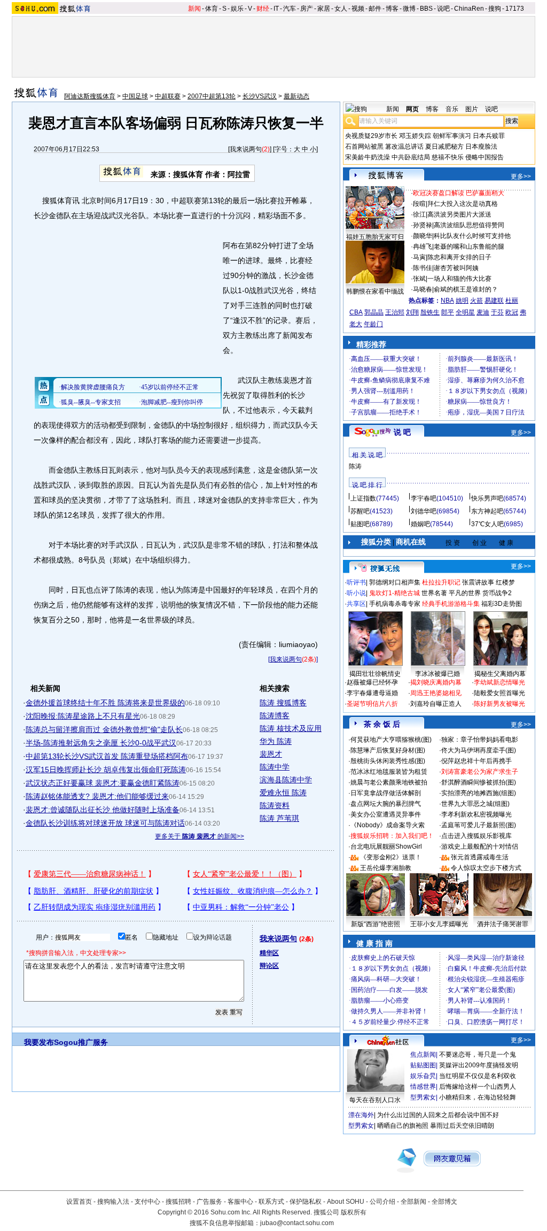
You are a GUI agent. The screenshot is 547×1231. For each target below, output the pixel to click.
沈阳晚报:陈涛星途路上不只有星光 (83, 716)
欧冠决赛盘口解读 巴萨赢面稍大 (458, 193)
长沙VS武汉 (260, 96)
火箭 (476, 300)
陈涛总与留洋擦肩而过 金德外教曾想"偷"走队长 (104, 729)
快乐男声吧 (487, 498)
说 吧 (402, 432)
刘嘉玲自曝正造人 (436, 703)
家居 (323, 8)
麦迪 (482, 312)
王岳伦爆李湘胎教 (385, 868)
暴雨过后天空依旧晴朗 (462, 1125)
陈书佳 (422, 268)
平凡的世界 (465, 593)
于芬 (497, 312)
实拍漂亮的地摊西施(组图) (478, 793)
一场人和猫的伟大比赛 (459, 278)
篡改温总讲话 (404, 146)
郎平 (447, 312)
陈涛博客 (275, 715)
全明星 (465, 312)
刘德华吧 (423, 511)
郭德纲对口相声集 (394, 582)
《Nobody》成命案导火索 (387, 825)
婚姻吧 (420, 524)
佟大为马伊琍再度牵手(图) (478, 750)
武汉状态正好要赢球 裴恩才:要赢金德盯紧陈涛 (102, 783)
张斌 (419, 278)
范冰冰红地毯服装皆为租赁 (388, 771)
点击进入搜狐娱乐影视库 (476, 836)
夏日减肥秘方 (444, 146)
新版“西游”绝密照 (375, 924)
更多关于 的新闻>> (199, 836)
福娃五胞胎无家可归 (375, 237)
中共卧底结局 (411, 157)
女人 (340, 8)
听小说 (356, 593)
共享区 (356, 603)
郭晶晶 (374, 312)
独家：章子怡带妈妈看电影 (479, 739)
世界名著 (434, 593)
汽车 (289, 8)
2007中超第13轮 (211, 96)
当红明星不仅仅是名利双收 (477, 1076)
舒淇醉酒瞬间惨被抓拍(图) (478, 782)
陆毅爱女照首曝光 (499, 693)
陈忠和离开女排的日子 (459, 257)
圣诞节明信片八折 (372, 703)
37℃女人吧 (487, 524)
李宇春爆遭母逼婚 (372, 693)
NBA (447, 300)
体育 (211, 8)
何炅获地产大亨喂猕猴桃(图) (391, 739)
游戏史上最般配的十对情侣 (479, 846)
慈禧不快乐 (448, 157)
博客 (392, 8)
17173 (514, 8)
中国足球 (135, 96)
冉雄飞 (422, 246)
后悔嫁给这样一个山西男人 (477, 1086)
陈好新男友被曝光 (499, 703)
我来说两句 (246, 149)
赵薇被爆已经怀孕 (372, 682)
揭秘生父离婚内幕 (500, 674)
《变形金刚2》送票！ (390, 857)
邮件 (375, 8)
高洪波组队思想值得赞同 (469, 225)
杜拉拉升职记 (441, 582)
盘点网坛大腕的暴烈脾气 (385, 803)
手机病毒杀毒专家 (394, 603)
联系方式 (271, 1201)
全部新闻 (413, 1201)
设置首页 (79, 1201)
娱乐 (237, 8)
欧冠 (511, 312)
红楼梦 (505, 582)
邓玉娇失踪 (415, 136)
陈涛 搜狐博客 (283, 702)
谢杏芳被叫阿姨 (456, 268)
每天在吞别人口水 (375, 1100)
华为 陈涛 (276, 741)
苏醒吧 (360, 511)
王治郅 (394, 312)
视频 (357, 8)
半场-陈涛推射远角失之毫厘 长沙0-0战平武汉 (101, 742)
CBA (356, 312)
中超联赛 (168, 96)
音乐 (452, 109)
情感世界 (423, 1086)
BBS (426, 8)
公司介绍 (382, 1201)
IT (276, 8)
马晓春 (422, 289)
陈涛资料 (275, 805)
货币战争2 (497, 593)
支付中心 (147, 1201)
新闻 (194, 8)
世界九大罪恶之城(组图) (475, 803)
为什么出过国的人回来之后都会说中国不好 (438, 1115)
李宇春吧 (423, 498)
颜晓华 (422, 236)
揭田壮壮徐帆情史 (375, 674)
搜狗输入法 (113, 1201)
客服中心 (240, 1201)
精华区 (269, 953)
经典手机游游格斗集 (451, 603)
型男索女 (423, 1097)
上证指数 (363, 498)
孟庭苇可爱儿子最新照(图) (478, 825)
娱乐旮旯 (423, 1076)
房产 (306, 8)
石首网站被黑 (364, 146)
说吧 (443, 8)
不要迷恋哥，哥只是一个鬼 (477, 1054)
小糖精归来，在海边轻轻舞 (477, 1097)
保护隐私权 (306, 1201)
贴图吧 (360, 524)
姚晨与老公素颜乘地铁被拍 (388, 782)
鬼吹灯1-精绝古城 (394, 593)
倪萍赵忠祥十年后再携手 (476, 761)
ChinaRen (469, 8)
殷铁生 (430, 312)
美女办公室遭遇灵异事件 (385, 814)
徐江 (419, 214)
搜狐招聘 (178, 1201)
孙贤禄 (422, 225)
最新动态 (296, 96)
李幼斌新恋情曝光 (499, 682)
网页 (412, 109)
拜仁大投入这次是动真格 (462, 203)
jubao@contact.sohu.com (297, 1223)
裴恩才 (271, 754)
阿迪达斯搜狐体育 (89, 96)
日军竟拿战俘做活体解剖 (385, 793)
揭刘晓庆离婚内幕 (436, 682)
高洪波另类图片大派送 (459, 214)
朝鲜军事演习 (452, 136)
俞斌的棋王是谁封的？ (466, 289)
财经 (262, 8)
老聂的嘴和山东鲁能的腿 (469, 246)
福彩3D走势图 (501, 603)
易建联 (494, 300)
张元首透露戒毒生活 (480, 857)
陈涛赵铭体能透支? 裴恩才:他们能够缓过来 (97, 796)
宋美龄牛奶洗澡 (367, 157)
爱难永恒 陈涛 (283, 792)
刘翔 (412, 312)
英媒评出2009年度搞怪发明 (478, 1065)
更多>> (521, 176)
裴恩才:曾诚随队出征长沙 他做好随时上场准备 (102, 809)
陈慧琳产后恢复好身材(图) (387, 750)
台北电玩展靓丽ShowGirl (386, 846)
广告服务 (209, 1201)
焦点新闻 (423, 1054)
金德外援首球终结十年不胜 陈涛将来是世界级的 (105, 702)
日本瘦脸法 (481, 146)
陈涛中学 (275, 767)
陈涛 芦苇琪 (279, 818)
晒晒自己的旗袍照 (402, 1125)
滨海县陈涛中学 (286, 779)
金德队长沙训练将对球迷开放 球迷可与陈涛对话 (105, 823)
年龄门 (373, 324)
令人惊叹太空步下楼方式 (486, 868)
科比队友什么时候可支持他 (472, 236)
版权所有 (353, 1212)
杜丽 (511, 300)
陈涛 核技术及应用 (291, 728)
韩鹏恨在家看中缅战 (375, 291)
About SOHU (345, 1201)
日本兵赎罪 (489, 136)
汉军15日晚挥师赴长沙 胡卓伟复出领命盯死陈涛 (106, 769)
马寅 (419, 257)
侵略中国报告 (484, 157)
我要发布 (39, 1042)
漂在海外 (361, 1115)
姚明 (462, 300)
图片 (471, 109)
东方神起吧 (487, 511)
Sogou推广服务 (81, 1042)
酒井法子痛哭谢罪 (502, 924)
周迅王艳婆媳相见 (436, 693)
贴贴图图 (423, 1065)
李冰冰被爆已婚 (437, 674)
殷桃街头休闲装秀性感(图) (387, 761)
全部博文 (444, 1201)
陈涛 (355, 466)
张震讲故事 (478, 582)
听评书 (356, 582)
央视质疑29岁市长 (371, 136)
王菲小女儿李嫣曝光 (439, 924)
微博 (409, 8)
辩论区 (269, 966)
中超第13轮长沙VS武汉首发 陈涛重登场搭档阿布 (107, 756)
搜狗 (494, 8)
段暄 (419, 203)
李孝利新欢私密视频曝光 (476, 814)
